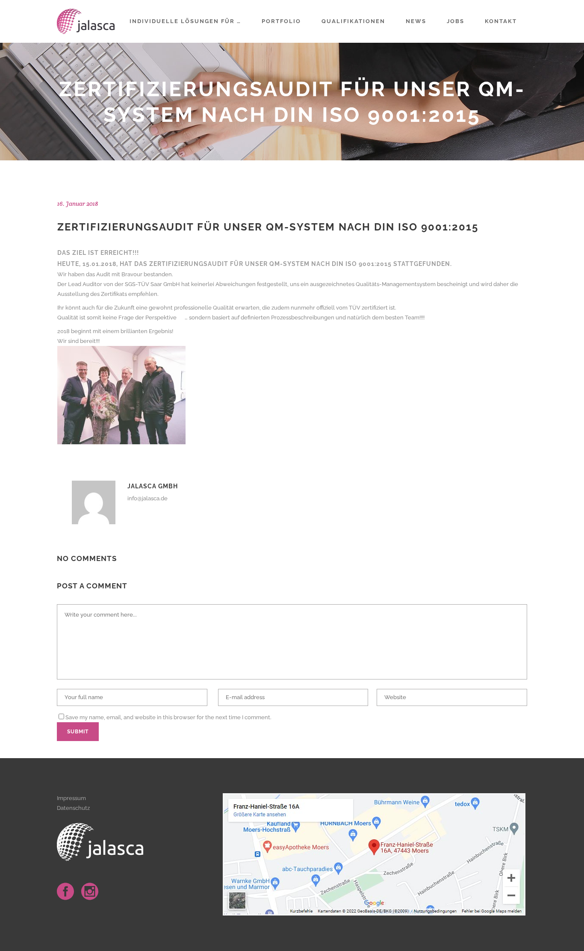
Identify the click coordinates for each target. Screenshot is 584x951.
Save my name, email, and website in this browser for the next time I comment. (168, 717)
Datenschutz (73, 808)
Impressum (71, 798)
